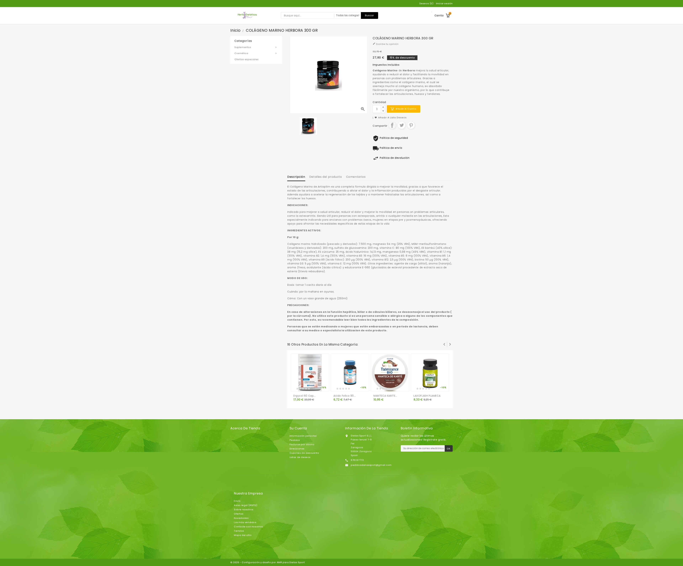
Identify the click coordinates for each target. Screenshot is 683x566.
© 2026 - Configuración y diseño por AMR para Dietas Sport (267, 562)
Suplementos (255, 47)
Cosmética (255, 53)
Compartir (392, 125)
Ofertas (238, 513)
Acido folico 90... (344, 395)
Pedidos (295, 440)
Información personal (303, 436)
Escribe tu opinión (385, 44)
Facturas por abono (302, 444)
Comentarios (356, 177)
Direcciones (297, 448)
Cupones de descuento (304, 453)
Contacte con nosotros (248, 526)
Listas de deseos (300, 457)
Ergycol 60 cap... (304, 395)
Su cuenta (298, 428)
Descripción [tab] (296, 177)
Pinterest (411, 125)
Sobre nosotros (243, 509)
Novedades (241, 518)
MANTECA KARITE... (385, 395)
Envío (237, 501)
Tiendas (239, 531)
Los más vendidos (245, 522)
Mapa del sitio (243, 535)
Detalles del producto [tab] (325, 177)
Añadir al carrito (406, 108)
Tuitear (401, 125)
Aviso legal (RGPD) (245, 505)
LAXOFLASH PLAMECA (427, 395)
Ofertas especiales (246, 59)
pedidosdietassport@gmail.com (371, 465)
